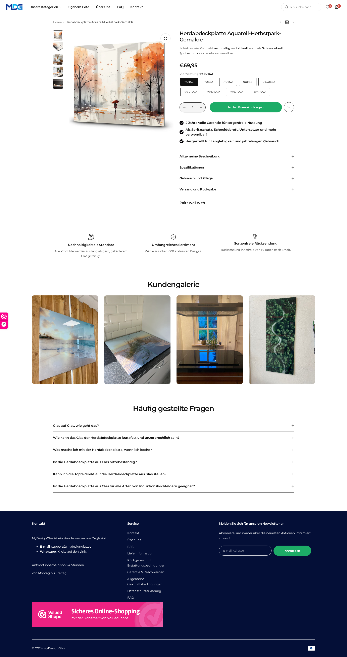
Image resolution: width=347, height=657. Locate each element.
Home (57, 22)
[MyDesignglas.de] (14, 7)
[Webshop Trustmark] (97, 615)
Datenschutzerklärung (144, 591)
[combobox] (301, 7)
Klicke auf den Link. (72, 551)
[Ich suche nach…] (286, 7)
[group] (119, 84)
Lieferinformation (140, 553)
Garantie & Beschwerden (145, 572)
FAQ (130, 597)
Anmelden (292, 551)
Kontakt (133, 533)
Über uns (134, 540)
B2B (130, 547)
